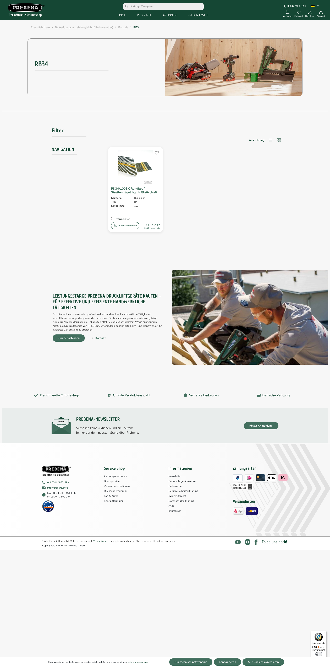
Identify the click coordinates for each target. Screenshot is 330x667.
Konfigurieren (227, 662)
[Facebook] (256, 542)
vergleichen (123, 219)
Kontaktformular (113, 501)
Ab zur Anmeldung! (261, 426)
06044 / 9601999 (296, 6)
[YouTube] (238, 542)
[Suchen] (126, 6)
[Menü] (324, 633)
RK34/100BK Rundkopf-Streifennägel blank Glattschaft (134, 190)
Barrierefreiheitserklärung (183, 491)
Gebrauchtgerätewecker (182, 481)
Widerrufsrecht (177, 496)
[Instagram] (247, 542)
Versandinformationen (117, 486)
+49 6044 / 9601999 (58, 482)
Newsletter (174, 476)
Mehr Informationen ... (138, 662)
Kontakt (100, 338)
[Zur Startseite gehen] (24, 11)
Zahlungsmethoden (115, 476)
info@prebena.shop (57, 487)
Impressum (174, 511)
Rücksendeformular (115, 491)
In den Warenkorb (127, 225)
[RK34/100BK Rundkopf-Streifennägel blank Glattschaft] (135, 167)
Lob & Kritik (111, 496)
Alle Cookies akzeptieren (263, 662)
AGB (171, 506)
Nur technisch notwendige (190, 662)
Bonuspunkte (112, 481)
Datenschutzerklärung (181, 501)
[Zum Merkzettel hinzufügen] (156, 152)
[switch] (318, 654)
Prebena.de (175, 486)
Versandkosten (101, 541)
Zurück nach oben (69, 338)
